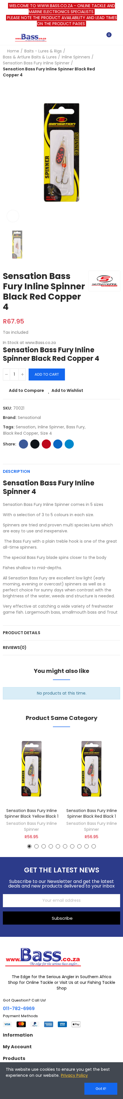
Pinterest (46, 444)
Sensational (29, 417)
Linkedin (57, 444)
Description (16, 471)
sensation (25, 427)
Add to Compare (26, 390)
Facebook (23, 444)
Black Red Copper (20, 433)
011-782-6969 (19, 1008)
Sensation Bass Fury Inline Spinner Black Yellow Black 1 (31, 813)
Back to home (109, 63)
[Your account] (117, 37)
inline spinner (51, 427)
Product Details (21, 633)
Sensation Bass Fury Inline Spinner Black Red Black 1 (91, 813)
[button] (29, 846)
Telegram (69, 444)
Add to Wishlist (67, 390)
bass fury (75, 427)
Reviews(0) (15, 647)
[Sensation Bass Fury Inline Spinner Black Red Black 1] (91, 769)
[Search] (97, 37)
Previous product (101, 63)
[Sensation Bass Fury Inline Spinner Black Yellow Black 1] (31, 769)
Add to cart (47, 374)
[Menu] (5, 37)
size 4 (46, 433)
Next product (116, 63)
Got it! (101, 1088)
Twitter (34, 444)
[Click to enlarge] (13, 216)
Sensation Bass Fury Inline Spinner (31, 826)
